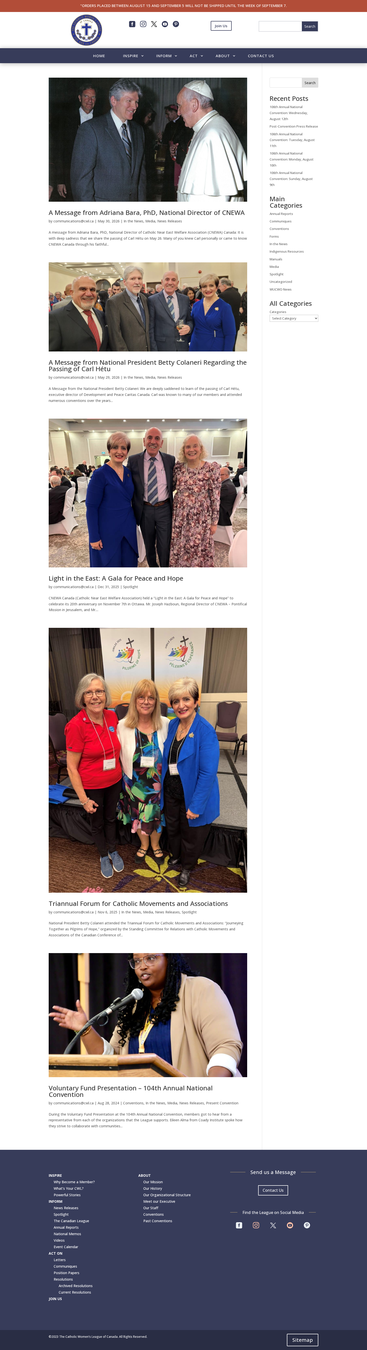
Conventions (133, 1103)
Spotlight (130, 586)
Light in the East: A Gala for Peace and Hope (116, 578)
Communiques (281, 221)
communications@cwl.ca (73, 221)
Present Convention (222, 1103)
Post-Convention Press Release (294, 126)
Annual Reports (281, 213)
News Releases (169, 221)
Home (99, 56)
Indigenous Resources (287, 251)
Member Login (221, 38)
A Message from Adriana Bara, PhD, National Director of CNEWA (147, 212)
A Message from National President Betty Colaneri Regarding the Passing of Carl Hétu (148, 365)
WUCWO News (281, 289)
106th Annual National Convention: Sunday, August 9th (291, 178)
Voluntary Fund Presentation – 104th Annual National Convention (131, 1091)
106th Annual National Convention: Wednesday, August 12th (289, 113)
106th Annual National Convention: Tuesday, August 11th (292, 140)
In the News (133, 221)
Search (310, 82)
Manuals (276, 259)
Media (150, 221)
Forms (274, 236)
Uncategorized (281, 281)
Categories (278, 312)
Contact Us (261, 56)
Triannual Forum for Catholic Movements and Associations (138, 903)
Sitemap (302, 1340)
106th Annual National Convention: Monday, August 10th (292, 159)
